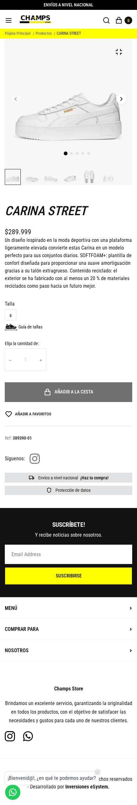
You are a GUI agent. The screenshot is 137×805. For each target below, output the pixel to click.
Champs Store (68, 689)
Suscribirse (69, 576)
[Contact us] (12, 792)
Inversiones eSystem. (87, 787)
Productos (44, 33)
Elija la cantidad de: (22, 343)
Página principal (18, 33)
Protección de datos (72, 490)
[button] (71, 153)
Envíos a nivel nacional (73, 477)
